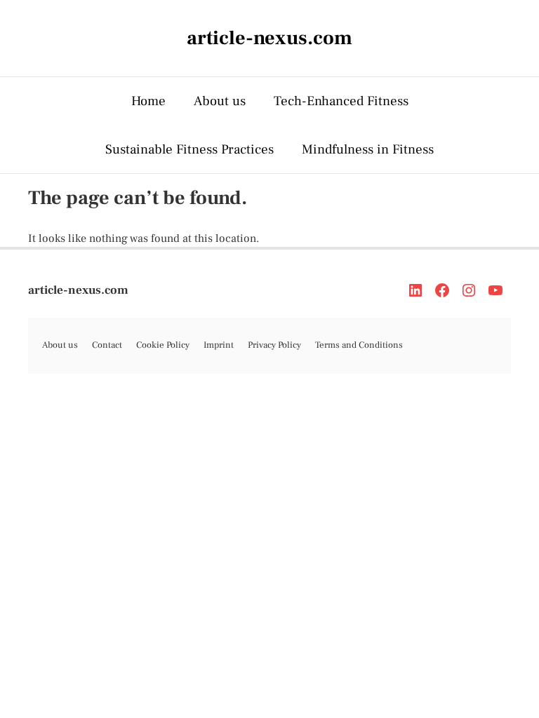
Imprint (219, 345)
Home (148, 101)
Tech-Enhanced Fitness (341, 101)
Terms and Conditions (359, 345)
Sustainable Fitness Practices (189, 149)
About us (220, 101)
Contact (107, 345)
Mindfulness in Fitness (368, 149)
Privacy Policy (274, 345)
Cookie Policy (162, 345)
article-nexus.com (78, 290)
